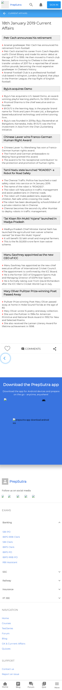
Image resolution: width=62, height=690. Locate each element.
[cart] (41, 5)
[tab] (17, 13)
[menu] (3, 13)
